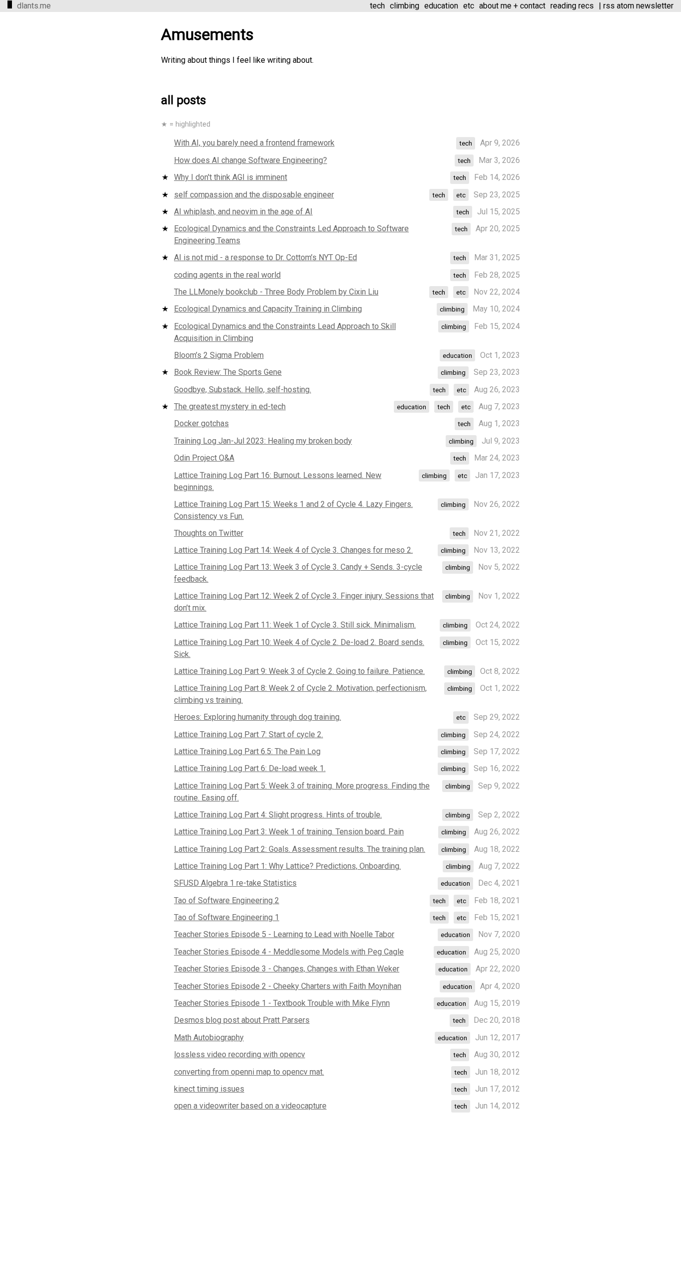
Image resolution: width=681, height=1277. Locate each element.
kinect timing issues (209, 1089)
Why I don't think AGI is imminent (230, 177)
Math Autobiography (209, 1037)
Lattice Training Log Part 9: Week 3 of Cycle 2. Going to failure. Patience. (299, 671)
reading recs (572, 5)
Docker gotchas (201, 423)
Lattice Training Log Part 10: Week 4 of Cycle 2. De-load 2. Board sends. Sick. (299, 648)
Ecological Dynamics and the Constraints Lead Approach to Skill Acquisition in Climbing (285, 332)
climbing (404, 5)
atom (625, 5)
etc (468, 5)
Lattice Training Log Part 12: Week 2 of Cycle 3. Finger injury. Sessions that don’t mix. (304, 602)
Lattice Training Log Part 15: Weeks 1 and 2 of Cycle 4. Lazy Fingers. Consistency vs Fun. (293, 510)
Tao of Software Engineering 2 (226, 900)
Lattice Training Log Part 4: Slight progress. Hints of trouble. (278, 814)
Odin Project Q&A (204, 458)
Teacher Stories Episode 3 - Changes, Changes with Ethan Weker (286, 968)
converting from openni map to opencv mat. (249, 1072)
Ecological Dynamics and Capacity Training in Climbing (268, 309)
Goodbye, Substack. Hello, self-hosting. (242, 389)
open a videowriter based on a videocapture (250, 1106)
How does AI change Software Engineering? (250, 160)
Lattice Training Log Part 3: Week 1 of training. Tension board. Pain (289, 831)
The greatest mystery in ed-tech (230, 406)
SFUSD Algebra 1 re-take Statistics (235, 883)
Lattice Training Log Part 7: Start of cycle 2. (248, 734)
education (441, 5)
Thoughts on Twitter (208, 533)
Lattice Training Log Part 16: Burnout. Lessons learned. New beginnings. (277, 481)
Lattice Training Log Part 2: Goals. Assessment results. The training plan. (299, 849)
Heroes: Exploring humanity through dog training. (257, 717)
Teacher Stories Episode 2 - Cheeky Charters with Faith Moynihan (287, 986)
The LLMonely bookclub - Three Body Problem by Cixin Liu (276, 292)
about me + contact (512, 5)
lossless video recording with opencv (239, 1054)
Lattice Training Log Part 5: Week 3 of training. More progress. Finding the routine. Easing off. (302, 791)
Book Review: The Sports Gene (228, 372)
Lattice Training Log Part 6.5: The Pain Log (247, 751)
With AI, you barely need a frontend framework (254, 143)
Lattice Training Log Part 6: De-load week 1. (250, 768)
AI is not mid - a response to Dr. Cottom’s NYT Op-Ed (265, 257)
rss (609, 5)
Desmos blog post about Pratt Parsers (242, 1020)
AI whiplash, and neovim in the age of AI (243, 211)
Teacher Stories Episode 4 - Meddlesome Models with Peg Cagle (289, 952)
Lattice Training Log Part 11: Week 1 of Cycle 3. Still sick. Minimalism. (295, 625)
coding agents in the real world (227, 275)
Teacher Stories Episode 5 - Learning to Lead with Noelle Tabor (284, 934)
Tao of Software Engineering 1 (226, 917)
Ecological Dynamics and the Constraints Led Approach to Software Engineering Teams (291, 234)
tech (377, 5)
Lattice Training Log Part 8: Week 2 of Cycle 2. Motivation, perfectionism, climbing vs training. (300, 694)
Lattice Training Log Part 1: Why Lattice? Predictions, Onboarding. (287, 866)
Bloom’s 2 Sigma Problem (219, 355)
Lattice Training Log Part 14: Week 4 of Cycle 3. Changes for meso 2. (293, 550)
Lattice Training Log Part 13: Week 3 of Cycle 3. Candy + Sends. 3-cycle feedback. (298, 573)
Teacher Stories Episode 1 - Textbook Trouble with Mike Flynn (282, 1003)
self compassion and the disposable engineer (254, 194)
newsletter (655, 5)
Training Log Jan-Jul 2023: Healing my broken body (263, 441)
